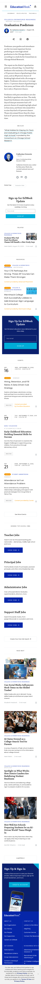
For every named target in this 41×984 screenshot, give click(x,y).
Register (8, 405)
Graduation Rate (19, 185)
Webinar (16, 378)
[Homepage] (20, 6)
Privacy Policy (22, 973)
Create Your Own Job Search (20, 639)
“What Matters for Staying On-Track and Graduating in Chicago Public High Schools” (19, 132)
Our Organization (10, 925)
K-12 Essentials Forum (12, 428)
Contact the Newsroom (32, 936)
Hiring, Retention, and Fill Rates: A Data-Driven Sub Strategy (16, 385)
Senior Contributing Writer (23, 159)
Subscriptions (9, 950)
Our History (8, 929)
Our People (8, 932)
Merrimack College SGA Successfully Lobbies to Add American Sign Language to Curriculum (19, 299)
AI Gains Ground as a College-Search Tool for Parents (15, 742)
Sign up (20, 346)
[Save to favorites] (20, 39)
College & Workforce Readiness (20, 19)
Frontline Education (23, 406)
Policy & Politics (22, 13)
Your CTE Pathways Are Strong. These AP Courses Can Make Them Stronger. (19, 274)
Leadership (11, 13)
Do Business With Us (32, 946)
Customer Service (30, 932)
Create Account (20, 885)
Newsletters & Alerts (11, 953)
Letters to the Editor (31, 925)
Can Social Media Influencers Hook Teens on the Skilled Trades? (18, 688)
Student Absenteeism (20, 474)
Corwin (31, 500)
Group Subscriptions (11, 957)
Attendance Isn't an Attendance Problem (14, 482)
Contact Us (28, 921)
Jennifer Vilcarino (10, 845)
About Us (7, 921)
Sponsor (7, 291)
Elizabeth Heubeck (10, 702)
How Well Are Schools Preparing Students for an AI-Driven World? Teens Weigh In (18, 829)
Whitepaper (18, 267)
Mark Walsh (8, 246)
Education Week (20, 161)
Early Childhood (10, 426)
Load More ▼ (20, 858)
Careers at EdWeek (10, 940)
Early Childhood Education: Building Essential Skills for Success (18, 434)
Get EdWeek (8, 946)
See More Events (20, 514)
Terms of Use (26, 979)
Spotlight (8, 767)
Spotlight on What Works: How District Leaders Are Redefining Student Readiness (16, 775)
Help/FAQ (27, 929)
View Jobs (13, 550)
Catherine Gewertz (18, 30)
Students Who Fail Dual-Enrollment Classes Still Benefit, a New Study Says (19, 240)
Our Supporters (9, 936)
